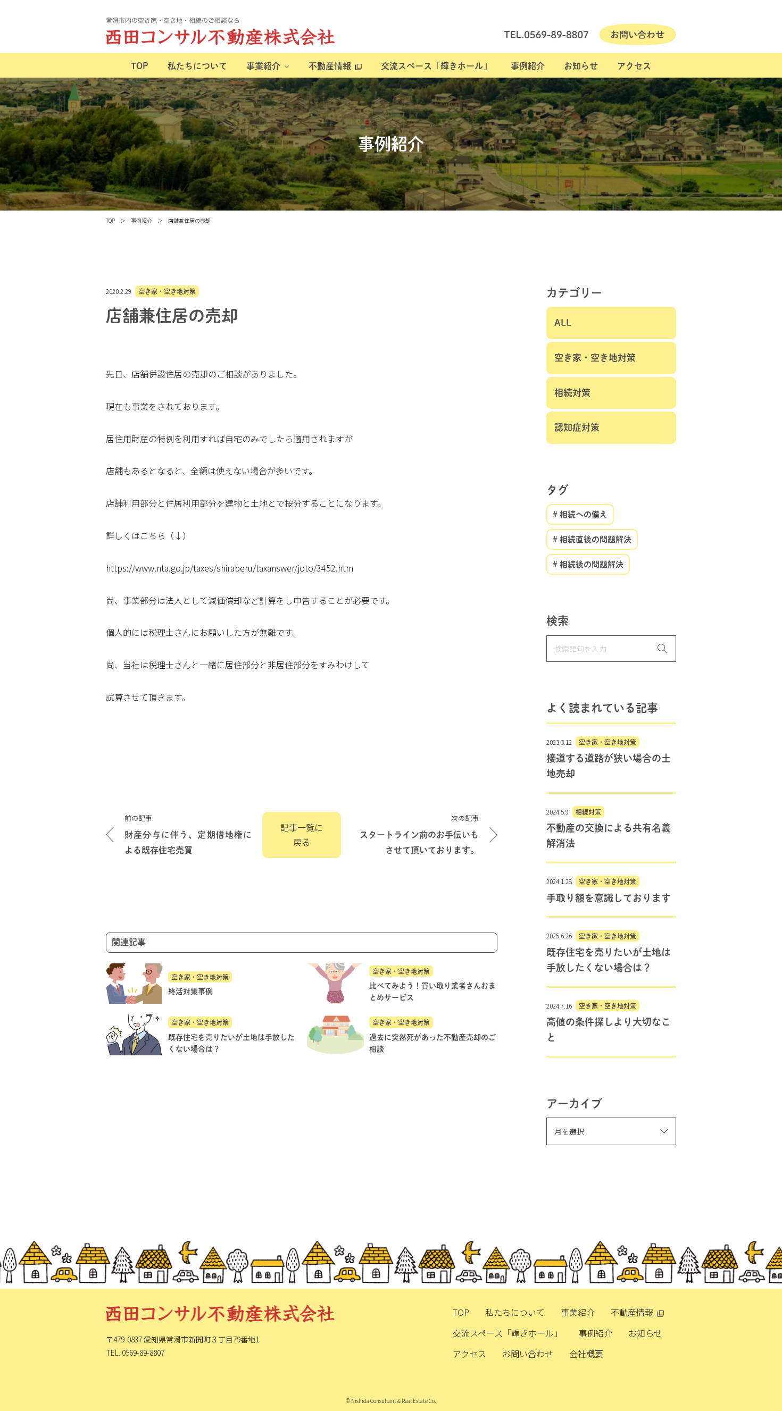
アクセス (634, 66)
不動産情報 (330, 66)
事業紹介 (263, 66)
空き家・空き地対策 (167, 291)
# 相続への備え (580, 514)
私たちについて (197, 66)
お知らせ (581, 66)
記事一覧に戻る (301, 835)
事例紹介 (528, 66)
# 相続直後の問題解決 (592, 539)
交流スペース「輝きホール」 (436, 66)
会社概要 (586, 1353)
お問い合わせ (527, 1353)
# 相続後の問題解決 (588, 564)
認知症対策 (577, 427)
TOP (139, 66)
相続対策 (572, 392)
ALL (562, 322)
